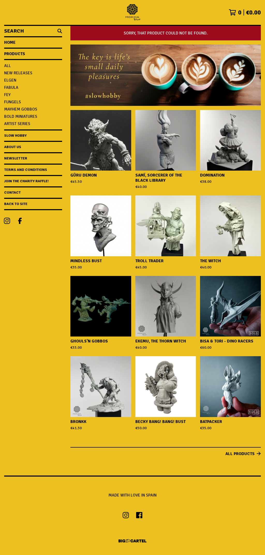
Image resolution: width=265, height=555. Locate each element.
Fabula (11, 87)
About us (12, 147)
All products (240, 453)
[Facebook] (19, 220)
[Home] (132, 12)
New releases (18, 73)
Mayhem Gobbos (20, 109)
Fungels (12, 102)
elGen (10, 80)
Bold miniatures (20, 116)
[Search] (59, 31)
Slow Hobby (15, 135)
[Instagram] (7, 220)
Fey (7, 94)
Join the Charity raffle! (26, 181)
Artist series (17, 123)
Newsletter (15, 158)
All (7, 65)
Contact (12, 192)
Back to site (15, 204)
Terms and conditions (25, 169)
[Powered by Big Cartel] (132, 541)
